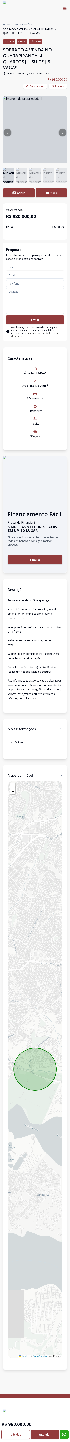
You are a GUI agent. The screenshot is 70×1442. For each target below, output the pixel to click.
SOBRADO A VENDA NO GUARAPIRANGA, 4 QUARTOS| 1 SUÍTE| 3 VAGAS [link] (30, 31)
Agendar (45, 1434)
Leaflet (25, 1356)
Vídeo (53, 192)
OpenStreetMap (41, 1356)
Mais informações (22, 729)
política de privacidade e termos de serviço (36, 334)
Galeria (21, 192)
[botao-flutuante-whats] (64, 1434)
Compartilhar (37, 86)
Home (6, 24)
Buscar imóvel (23, 24)
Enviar (35, 319)
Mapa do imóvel (20, 775)
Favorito (59, 86)
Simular (35, 560)
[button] (7, 132)
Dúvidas (15, 1434)
